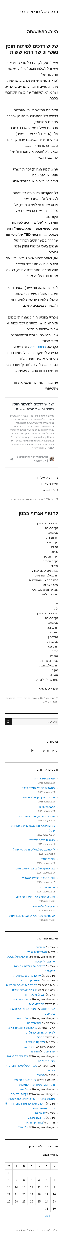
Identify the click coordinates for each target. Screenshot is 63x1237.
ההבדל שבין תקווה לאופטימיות (38, 797)
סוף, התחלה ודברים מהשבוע (38, 878)
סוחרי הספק (48, 859)
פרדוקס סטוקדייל (35, 1042)
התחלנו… (38, 1037)
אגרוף (34, 698)
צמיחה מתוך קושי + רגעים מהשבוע (35, 896)
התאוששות (38, 499)
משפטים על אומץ (37, 952)
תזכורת (41, 1075)
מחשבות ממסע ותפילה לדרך (38, 788)
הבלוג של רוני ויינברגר (38, 12)
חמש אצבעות (20, 999)
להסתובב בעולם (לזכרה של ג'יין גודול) (34, 849)
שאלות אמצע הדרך (44, 778)
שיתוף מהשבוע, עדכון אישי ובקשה (36, 816)
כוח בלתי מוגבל (37, 1117)
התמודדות (27, 499)
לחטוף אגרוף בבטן (38, 513)
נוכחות (13, 499)
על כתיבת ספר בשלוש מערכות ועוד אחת (32, 915)
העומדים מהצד (46, 887)
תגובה (45, 701)
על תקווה (41, 947)
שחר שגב (49, 1051)
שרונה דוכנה (48, 1008)
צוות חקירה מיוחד (33, 1122)
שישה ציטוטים (47, 806)
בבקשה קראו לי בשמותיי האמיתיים (35, 868)
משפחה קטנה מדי (31, 980)
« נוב (47, 1215)
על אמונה (23, 1089)
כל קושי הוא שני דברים (24, 990)
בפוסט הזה (38, 347)
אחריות (27, 698)
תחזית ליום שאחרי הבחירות (21, 985)
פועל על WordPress (25, 1230)
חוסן (19, 499)
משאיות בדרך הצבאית (42, 840)
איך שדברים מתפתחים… (27, 975)
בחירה (20, 698)
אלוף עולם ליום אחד (43, 906)
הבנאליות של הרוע (35, 994)
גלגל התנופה (21, 1018)
